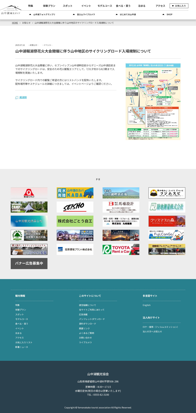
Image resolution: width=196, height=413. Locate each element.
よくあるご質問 (86, 333)
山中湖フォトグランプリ (44, 14)
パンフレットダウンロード (92, 319)
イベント (86, 6)
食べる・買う (123, 6)
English (147, 305)
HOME (15, 22)
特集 (30, 6)
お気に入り (180, 5)
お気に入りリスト (23, 342)
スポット (68, 6)
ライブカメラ (85, 342)
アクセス (160, 6)
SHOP (169, 14)
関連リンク (84, 328)
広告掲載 (83, 314)
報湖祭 (23, 97)
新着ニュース (21, 346)
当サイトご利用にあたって (92, 309)
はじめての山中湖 (128, 14)
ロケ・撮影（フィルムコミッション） (161, 326)
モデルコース (105, 6)
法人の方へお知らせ (152, 331)
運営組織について (87, 305)
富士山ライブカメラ (86, 14)
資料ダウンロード (87, 323)
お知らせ (26, 22)
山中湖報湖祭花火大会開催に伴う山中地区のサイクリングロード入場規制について (74, 22)
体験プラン (49, 6)
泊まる (141, 6)
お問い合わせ (85, 337)
